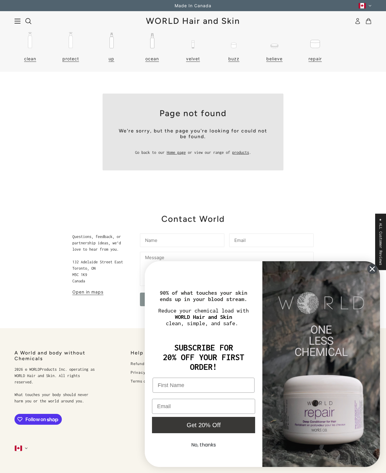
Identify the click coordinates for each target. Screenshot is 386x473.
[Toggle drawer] (17, 21)
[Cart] (368, 21)
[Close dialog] (372, 269)
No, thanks (203, 444)
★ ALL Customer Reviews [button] (380, 241)
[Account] (358, 21)
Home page (176, 152)
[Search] (28, 21)
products (240, 152)
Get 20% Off (204, 425)
